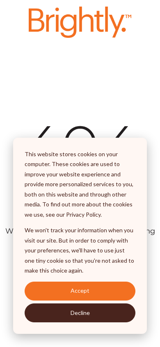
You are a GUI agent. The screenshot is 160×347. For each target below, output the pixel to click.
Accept (80, 290)
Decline (80, 312)
